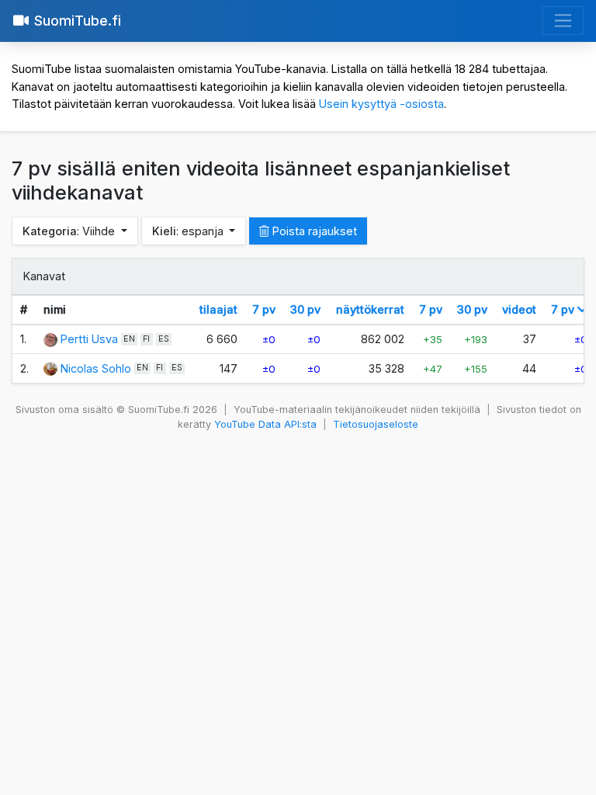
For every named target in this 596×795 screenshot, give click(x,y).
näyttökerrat (370, 309)
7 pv (263, 309)
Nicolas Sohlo (96, 368)
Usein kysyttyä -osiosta (381, 103)
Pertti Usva (89, 338)
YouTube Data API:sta (265, 424)
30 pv (305, 309)
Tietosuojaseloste (375, 424)
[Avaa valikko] (563, 20)
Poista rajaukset (313, 231)
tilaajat (218, 309)
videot (519, 309)
